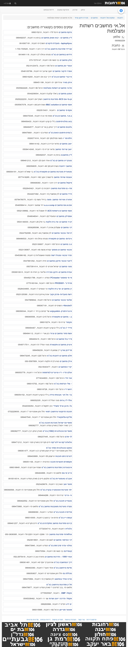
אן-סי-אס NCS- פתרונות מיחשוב (57, 99)
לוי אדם (68, 436)
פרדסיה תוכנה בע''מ (63, 512)
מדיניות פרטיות (32, 619)
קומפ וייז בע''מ (65, 517)
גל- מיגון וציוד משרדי (62, 405)
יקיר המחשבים (65, 366)
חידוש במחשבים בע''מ (61, 54)
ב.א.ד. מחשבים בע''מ (62, 115)
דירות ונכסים (49, 9)
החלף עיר (98, 3)
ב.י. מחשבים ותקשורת (62, 316)
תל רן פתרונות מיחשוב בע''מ (59, 584)
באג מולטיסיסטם (64, 121)
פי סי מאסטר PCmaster (61, 277)
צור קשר (81, 619)
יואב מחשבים (66, 143)
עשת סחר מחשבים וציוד (61, 333)
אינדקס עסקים (63, 9)
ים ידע (69, 604)
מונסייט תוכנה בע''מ (63, 500)
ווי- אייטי (68, 495)
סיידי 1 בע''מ (66, 327)
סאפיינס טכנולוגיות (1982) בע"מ (57, 431)
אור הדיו (68, 378)
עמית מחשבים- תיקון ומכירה (59, 272)
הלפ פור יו (67, 138)
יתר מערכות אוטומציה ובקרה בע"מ (56, 489)
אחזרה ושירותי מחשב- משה (59, 199)
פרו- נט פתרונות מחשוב (61, 188)
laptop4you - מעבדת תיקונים (59, 43)
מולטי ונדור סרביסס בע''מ (60, 545)
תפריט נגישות (57, 619)
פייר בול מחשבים (64, 338)
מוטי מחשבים (65, 266)
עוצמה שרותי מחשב (63, 177)
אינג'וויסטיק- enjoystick (61, 311)
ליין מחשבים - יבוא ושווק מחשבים (56, 37)
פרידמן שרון (66, 350)
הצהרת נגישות (70, 619)
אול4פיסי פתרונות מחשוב (60, 534)
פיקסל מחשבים (65, 182)
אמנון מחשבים (65, 93)
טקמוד (69, 322)
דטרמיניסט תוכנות (63, 456)
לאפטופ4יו (67, 305)
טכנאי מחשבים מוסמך (62, 249)
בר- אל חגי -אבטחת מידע (61, 394)
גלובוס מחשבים (65, 127)
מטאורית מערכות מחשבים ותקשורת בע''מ (53, 171)
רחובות (120, 17)
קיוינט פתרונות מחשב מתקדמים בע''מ (55, 523)
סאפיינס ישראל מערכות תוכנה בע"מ (55, 422)
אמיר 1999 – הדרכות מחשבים (58, 556)
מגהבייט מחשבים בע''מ (61, 160)
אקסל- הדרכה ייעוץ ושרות (60, 598)
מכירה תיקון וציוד (81, 17)
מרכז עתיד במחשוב (63, 578)
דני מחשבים (66, 227)
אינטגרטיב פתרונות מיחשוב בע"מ (57, 467)
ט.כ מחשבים (66, 244)
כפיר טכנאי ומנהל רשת (61, 255)
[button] (7, 3)
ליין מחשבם (66, 154)
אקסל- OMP (66, 593)
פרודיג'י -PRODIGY (63, 283)
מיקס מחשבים (65, 32)
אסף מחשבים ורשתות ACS (59, 210)
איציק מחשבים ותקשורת (61, 344)
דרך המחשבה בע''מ (63, 562)
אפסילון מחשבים (64, 216)
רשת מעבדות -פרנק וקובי (61, 294)
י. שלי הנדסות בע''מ (63, 383)
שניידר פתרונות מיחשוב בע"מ (58, 48)
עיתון (83, 9)
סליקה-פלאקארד (64, 417)
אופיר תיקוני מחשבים (62, 71)
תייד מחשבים (66, 193)
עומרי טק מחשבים (63, 65)
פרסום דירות (91, 619)
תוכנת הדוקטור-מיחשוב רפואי (58, 411)
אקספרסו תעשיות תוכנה (61, 461)
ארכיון (75, 9)
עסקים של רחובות (107, 17)
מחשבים (94, 17)
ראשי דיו (68, 389)
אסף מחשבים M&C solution (59, 104)
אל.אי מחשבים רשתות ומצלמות (57, 87)
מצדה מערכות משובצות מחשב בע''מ (55, 506)
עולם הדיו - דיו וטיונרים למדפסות (57, 372)
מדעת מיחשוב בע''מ (63, 567)
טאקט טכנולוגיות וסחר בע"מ (59, 447)
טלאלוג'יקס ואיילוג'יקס (61, 442)
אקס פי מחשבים (64, 110)
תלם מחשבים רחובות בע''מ (59, 355)
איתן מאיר (67, 82)
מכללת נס (67, 573)
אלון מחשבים (66, 60)
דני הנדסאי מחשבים (63, 539)
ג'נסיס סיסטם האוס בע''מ (60, 132)
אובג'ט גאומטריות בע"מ (61, 478)
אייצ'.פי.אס (67, 472)
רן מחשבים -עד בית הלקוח (60, 288)
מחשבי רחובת (65, 166)
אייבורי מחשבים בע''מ (62, 76)
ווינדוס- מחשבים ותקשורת (60, 238)
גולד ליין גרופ (66, 400)
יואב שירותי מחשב (63, 149)
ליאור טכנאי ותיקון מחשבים (59, 260)
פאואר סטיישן (65, 609)
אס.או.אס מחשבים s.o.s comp (58, 205)
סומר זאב (67, 484)
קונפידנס (68, 551)
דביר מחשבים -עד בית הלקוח (59, 221)
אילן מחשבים (66, 361)
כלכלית (68, 528)
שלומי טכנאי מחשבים (62, 299)
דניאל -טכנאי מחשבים (62, 233)
